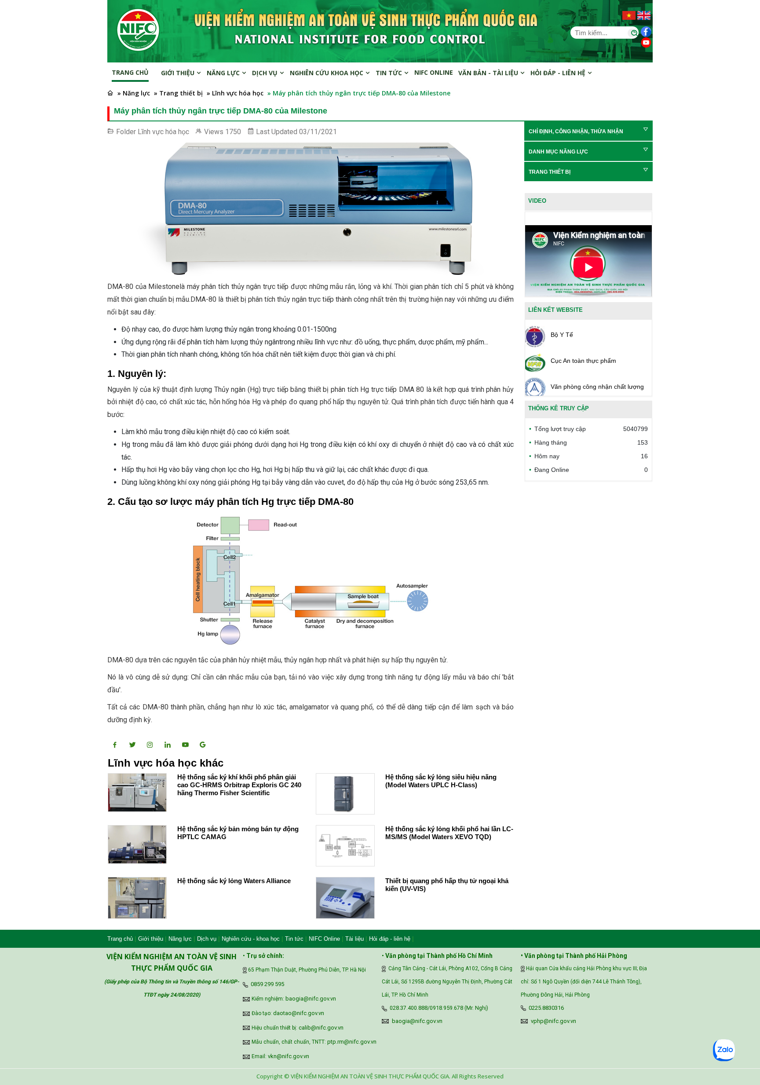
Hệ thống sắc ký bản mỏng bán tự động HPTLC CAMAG (238, 832)
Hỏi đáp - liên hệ (389, 938)
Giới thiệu (178, 73)
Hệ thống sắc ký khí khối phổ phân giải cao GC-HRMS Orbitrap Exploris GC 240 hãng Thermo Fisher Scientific (239, 784)
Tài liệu (354, 938)
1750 (233, 132)
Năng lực (224, 73)
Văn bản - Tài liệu (489, 73)
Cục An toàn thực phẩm (583, 360)
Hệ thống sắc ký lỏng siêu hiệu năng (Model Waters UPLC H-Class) (441, 781)
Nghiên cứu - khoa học (251, 938)
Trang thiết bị (549, 172)
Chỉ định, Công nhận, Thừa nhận (576, 131)
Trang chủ (130, 72)
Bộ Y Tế (562, 334)
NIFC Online (324, 938)
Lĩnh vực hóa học (163, 132)
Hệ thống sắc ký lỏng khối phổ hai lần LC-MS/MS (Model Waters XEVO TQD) (449, 832)
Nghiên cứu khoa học (327, 73)
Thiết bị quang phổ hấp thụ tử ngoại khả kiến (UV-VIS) (446, 884)
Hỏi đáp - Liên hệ (558, 73)
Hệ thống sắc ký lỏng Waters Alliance (234, 880)
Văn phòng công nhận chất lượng (597, 386)
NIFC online (433, 72)
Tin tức (390, 73)
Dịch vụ (265, 73)
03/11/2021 (318, 132)
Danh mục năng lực (558, 152)
